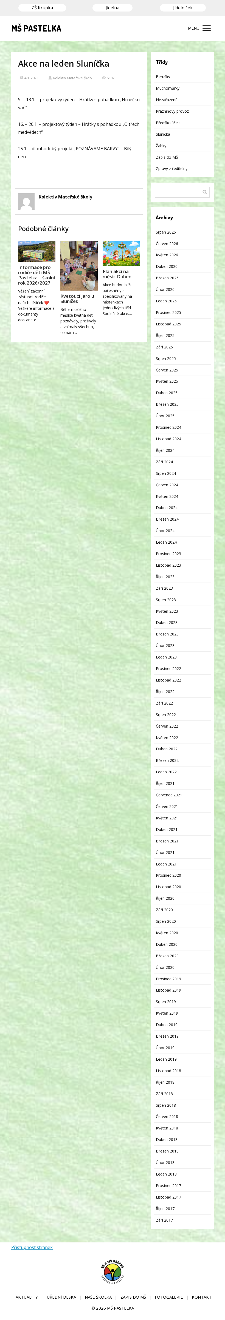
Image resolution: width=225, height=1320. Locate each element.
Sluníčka (163, 134)
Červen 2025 (167, 370)
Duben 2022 (167, 748)
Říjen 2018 (165, 1082)
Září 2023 (164, 588)
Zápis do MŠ (167, 157)
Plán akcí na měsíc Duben (117, 274)
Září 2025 (164, 347)
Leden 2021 (166, 864)
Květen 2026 (167, 254)
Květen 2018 (167, 1128)
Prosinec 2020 (168, 875)
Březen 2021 (167, 841)
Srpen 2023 (166, 599)
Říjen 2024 (165, 450)
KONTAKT (202, 1297)
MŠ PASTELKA (36, 28)
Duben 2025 (167, 392)
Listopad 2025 (168, 324)
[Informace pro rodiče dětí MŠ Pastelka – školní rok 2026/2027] (36, 251)
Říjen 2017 (165, 1208)
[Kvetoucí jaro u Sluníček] (79, 266)
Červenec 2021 (169, 794)
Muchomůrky (167, 88)
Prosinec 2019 (168, 978)
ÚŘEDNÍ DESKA (61, 1297)
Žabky (161, 145)
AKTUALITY (27, 1297)
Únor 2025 (165, 415)
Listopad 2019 (168, 990)
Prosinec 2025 (168, 312)
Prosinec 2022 (168, 668)
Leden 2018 (166, 1174)
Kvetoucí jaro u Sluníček (77, 298)
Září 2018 (164, 1093)
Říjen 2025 (165, 335)
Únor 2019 (165, 1047)
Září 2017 (164, 1220)
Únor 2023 (165, 645)
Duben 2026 (167, 266)
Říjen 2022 (165, 691)
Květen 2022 (167, 737)
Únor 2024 (165, 530)
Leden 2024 (166, 542)
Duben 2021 (167, 829)
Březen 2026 (167, 277)
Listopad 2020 (168, 886)
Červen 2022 (167, 726)
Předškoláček (168, 122)
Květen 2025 (167, 381)
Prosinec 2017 (168, 1185)
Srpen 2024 (166, 473)
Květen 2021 (167, 818)
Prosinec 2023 (168, 553)
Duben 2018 (167, 1139)
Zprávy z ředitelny (171, 168)
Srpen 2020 (166, 921)
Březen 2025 (167, 404)
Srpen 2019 (166, 1001)
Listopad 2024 (168, 438)
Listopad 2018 (168, 1070)
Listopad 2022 (168, 680)
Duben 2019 (167, 1024)
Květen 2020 (167, 932)
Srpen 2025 (166, 358)
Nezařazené (167, 99)
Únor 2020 (165, 967)
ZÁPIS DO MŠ (133, 1297)
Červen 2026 (167, 243)
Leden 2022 (166, 771)
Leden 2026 (166, 300)
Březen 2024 (167, 519)
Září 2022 (164, 703)
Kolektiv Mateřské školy (72, 77)
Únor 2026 (165, 289)
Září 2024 (164, 461)
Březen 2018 (167, 1151)
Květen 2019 (167, 1013)
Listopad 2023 (168, 565)
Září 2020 (164, 909)
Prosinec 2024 (168, 427)
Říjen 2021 (165, 783)
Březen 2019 (167, 1036)
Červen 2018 (167, 1116)
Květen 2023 (167, 611)
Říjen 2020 (165, 898)
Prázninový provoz (172, 111)
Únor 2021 (165, 852)
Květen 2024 (167, 496)
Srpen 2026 (166, 232)
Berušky (163, 76)
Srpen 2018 (166, 1105)
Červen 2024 (167, 484)
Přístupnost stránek (32, 1247)
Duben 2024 (167, 507)
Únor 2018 (165, 1162)
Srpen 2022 (166, 714)
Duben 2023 (167, 622)
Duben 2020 (167, 944)
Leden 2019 (166, 1059)
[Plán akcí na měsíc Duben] (121, 253)
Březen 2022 (167, 760)
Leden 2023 (166, 657)
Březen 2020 (167, 955)
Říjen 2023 (165, 576)
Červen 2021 (167, 806)
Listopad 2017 (168, 1197)
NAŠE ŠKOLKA (98, 1297)
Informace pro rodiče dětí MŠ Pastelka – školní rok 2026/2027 (36, 275)
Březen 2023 (167, 634)
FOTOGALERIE (169, 1297)
